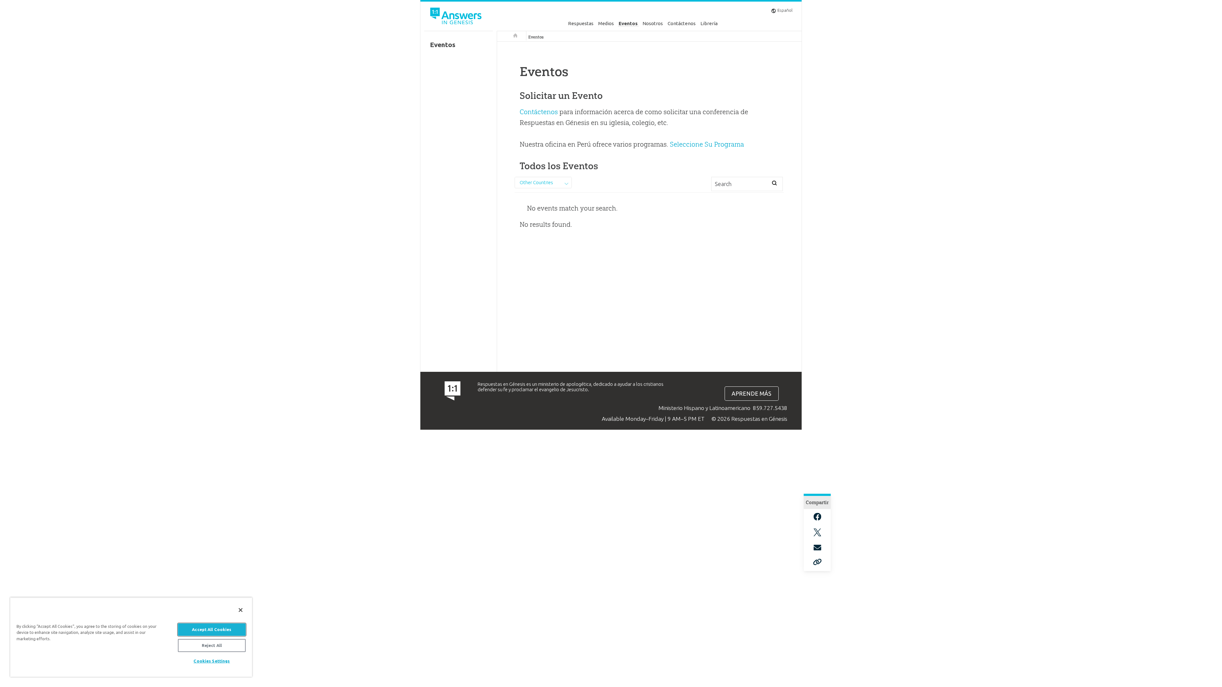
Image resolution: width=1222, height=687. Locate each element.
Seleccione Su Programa (707, 144)
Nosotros (653, 23)
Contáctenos (682, 23)
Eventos (628, 23)
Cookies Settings (211, 661)
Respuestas (580, 23)
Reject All (212, 645)
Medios (606, 23)
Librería (709, 23)
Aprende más (751, 394)
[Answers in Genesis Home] (456, 17)
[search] (774, 183)
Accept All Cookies (211, 629)
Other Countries (536, 182)
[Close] (241, 610)
